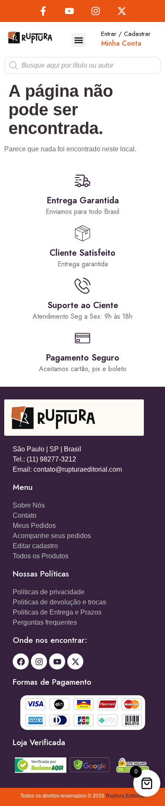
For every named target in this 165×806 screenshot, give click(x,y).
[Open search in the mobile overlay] (82, 65)
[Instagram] (95, 11)
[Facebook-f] (43, 11)
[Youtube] (69, 11)
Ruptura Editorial (125, 796)
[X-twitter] (122, 11)
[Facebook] (21, 661)
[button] (78, 40)
